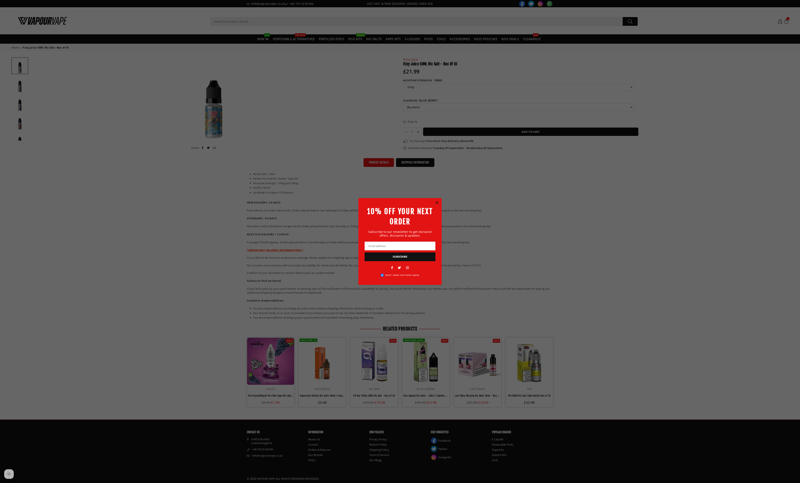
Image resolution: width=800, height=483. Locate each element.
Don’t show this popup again (402, 275)
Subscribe (400, 256)
